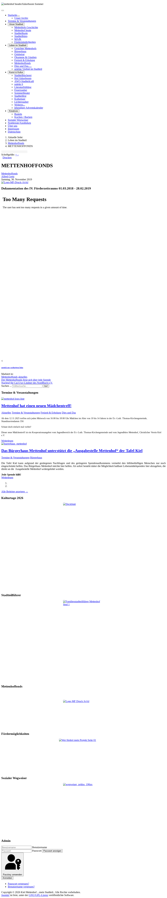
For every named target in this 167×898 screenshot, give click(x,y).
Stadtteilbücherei (22, 75)
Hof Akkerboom (22, 78)
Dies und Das (69, 412)
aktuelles (22, 377)
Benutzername (39, 847)
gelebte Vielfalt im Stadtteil (28, 69)
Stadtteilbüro (20, 36)
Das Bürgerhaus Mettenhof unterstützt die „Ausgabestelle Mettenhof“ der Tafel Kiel (72, 451)
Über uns (12, 125)
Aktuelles (6, 412)
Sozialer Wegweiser (18, 120)
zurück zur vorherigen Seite (12, 367)
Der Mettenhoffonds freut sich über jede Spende (26, 379)
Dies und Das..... (23, 66)
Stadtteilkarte (21, 33)
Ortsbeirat (19, 54)
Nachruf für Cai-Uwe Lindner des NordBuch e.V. (27, 382)
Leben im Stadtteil (17, 45)
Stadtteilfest (20, 96)
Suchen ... (6, 385)
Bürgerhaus (20, 51)
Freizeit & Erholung (24, 60)
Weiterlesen (7, 440)
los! (46, 386)
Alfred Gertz (7, 176)
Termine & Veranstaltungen (22, 21)
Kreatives (13, 111)
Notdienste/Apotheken (19, 123)
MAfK (17, 39)
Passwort (36, 850)
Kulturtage (19, 99)
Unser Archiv (21, 18)
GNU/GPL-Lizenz (38, 895)
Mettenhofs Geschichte (26, 27)
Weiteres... (19, 104)
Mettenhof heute (22, 30)
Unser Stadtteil (16, 24)
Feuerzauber (20, 90)
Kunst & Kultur (16, 72)
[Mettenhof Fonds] (83, 714)
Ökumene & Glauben (25, 57)
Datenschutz (14, 131)
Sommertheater (22, 93)
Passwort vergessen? (18, 883)
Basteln (18, 114)
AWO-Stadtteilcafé (24, 81)
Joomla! (5, 895)
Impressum (13, 128)
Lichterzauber (21, 101)
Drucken (7, 157)
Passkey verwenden (12, 874)
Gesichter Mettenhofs (25, 48)
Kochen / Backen (23, 117)
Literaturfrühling (22, 87)
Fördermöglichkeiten (25, 42)
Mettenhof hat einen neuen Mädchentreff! (36, 406)
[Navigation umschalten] (2, 10)
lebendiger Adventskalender (28, 107)
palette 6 (18, 84)
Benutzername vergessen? (21, 886)
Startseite (12, 15)
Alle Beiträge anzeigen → (14, 491)
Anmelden (7, 878)
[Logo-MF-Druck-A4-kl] (14, 182)
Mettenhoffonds (22, 63)
